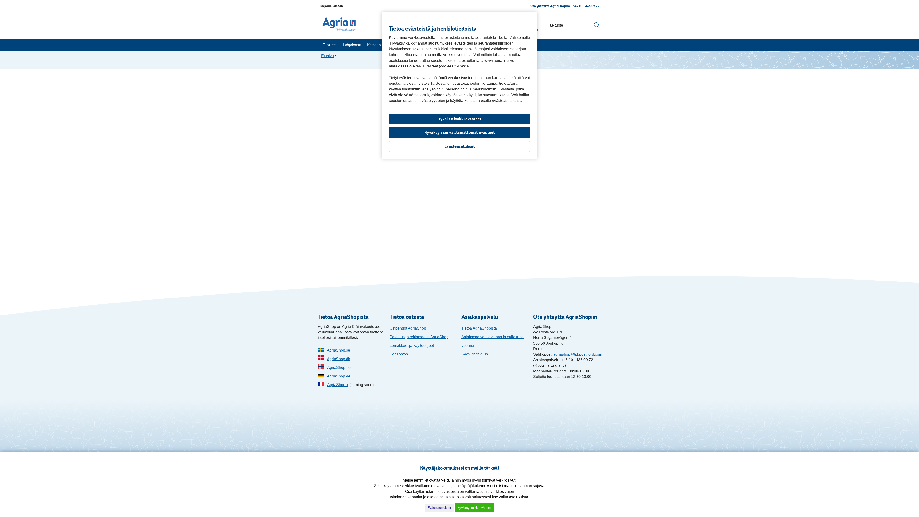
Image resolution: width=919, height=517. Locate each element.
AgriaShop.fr (337, 385)
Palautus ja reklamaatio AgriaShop (419, 337)
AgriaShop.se (338, 350)
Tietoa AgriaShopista (479, 328)
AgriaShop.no (339, 367)
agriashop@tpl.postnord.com (577, 354)
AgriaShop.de (338, 376)
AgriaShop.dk (338, 359)
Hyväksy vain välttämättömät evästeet (459, 132)
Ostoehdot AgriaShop (408, 328)
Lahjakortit (352, 44)
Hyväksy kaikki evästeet (474, 508)
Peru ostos (399, 354)
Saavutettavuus (474, 354)
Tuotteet (330, 44)
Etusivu (327, 56)
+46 (586, 6)
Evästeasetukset (439, 508)
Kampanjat (376, 44)
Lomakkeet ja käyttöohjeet (412, 345)
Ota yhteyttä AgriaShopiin (550, 6)
